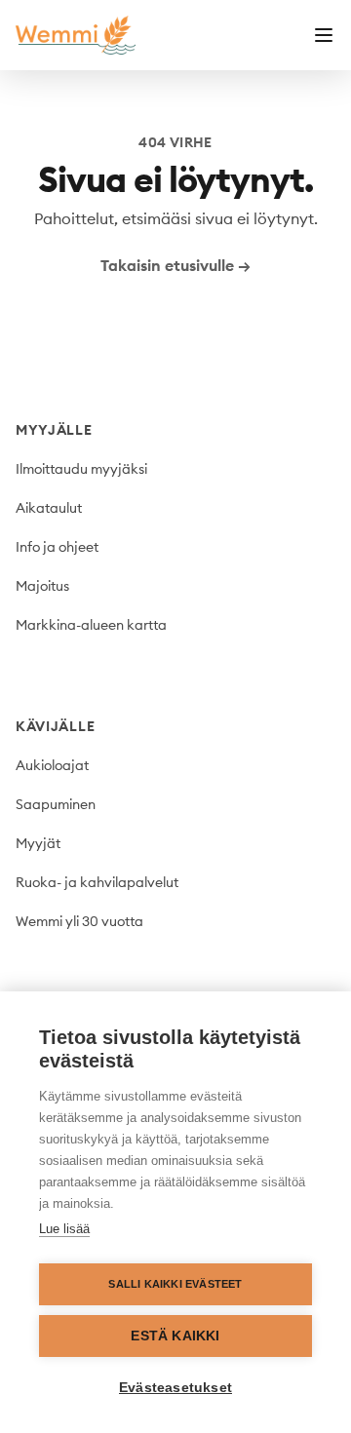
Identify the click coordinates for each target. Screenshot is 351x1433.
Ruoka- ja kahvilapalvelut (97, 882)
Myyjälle (54, 430)
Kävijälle (55, 726)
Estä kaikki (175, 1336)
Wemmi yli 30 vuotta (79, 921)
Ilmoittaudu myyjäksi (81, 469)
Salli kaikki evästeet (175, 1284)
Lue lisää (64, 1228)
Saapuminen (56, 804)
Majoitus (42, 586)
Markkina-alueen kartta (91, 625)
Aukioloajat (52, 765)
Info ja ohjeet (57, 547)
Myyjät (38, 843)
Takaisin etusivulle (175, 265)
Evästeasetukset (175, 1387)
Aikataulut (49, 508)
